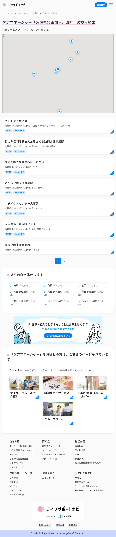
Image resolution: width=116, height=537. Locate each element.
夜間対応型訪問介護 (19, 459)
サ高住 (78, 478)
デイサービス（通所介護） (22, 446)
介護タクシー (81, 459)
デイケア (14, 486)
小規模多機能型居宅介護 (53, 454)
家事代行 (79, 446)
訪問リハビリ (16, 490)
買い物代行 (80, 450)
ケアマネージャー (18, 463)
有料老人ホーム (82, 482)
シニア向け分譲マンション (87, 486)
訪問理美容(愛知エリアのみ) (88, 463)
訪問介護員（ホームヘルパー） (24, 450)
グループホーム (49, 450)
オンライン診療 (17, 495)
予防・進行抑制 (49, 459)
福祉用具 (14, 454)
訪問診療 (14, 478)
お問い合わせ (45, 525)
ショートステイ (17, 467)
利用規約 (73, 525)
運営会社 (60, 525)
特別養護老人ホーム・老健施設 (89, 490)
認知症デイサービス (51, 446)
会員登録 (101, 5)
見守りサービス (49, 478)
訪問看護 (14, 482)
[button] (58, 70)
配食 (77, 454)
